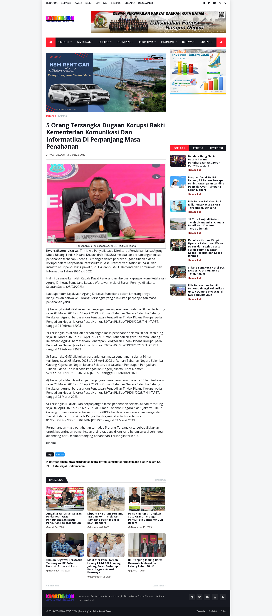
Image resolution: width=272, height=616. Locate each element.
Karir (78, 3)
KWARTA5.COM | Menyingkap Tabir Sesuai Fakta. (86, 611)
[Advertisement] (198, 120)
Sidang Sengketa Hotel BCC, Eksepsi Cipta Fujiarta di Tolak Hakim (206, 270)
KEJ (105, 3)
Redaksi (66, 3)
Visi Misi (116, 3)
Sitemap (130, 3)
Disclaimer (145, 3)
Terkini (198, 148)
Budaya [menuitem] (187, 42)
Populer (179, 148)
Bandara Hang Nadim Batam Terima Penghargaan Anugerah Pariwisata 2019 (204, 161)
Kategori (216, 148)
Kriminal (62, 115)
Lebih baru (53, 585)
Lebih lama (158, 585)
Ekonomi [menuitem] (167, 42)
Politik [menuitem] (104, 42)
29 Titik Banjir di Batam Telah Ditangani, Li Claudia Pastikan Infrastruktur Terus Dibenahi (206, 224)
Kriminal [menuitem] (124, 42)
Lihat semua (160, 479)
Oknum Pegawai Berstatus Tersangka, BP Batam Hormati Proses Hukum (64, 563)
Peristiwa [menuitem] (146, 42)
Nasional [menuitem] (84, 42)
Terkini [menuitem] (63, 42)
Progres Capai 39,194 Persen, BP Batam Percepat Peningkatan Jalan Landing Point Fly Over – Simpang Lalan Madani (206, 183)
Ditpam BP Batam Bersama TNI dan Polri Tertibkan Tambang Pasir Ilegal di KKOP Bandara (105, 518)
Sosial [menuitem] (205, 42)
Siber (88, 3)
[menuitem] (51, 42)
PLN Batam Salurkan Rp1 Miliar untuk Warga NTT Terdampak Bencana (204, 204)
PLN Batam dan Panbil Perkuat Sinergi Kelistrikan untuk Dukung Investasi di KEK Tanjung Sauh (206, 290)
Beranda (52, 3)
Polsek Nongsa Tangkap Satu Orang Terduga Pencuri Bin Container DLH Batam (145, 518)
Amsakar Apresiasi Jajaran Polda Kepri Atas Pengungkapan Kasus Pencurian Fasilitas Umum (64, 518)
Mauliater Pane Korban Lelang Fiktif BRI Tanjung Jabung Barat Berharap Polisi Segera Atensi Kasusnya (104, 566)
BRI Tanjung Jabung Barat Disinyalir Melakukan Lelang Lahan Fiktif (145, 563)
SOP (98, 3)
